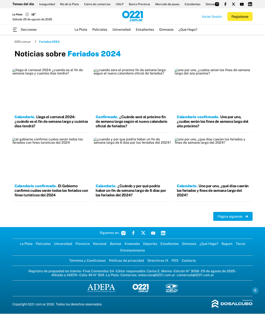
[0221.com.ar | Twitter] (233, 4)
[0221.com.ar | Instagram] (216, 4)
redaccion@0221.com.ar (156, 275)
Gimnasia (166, 30)
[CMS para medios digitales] (232, 304)
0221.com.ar (22, 41)
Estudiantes (192, 4)
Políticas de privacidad (126, 261)
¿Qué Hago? (188, 30)
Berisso (115, 244)
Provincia (83, 244)
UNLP (120, 4)
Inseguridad (47, 4)
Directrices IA (157, 261)
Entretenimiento (132, 250)
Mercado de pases (167, 4)
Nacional (100, 244)
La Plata (81, 30)
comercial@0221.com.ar (195, 275)
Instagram (123, 232)
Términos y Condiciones (87, 261)
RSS (175, 261)
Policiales (99, 30)
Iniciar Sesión (212, 16)
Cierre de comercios (97, 4)
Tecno (240, 244)
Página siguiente (231, 216)
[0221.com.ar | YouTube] (241, 4)
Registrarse (239, 16)
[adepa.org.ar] (101, 288)
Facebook (133, 232)
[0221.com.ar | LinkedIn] (250, 4)
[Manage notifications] (255, 290)
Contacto (189, 261)
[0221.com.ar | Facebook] (225, 4)
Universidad (121, 30)
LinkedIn (163, 232)
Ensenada (132, 244)
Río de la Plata (69, 4)
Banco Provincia (139, 4)
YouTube (153, 232)
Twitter (143, 232)
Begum (227, 244)
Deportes (150, 244)
